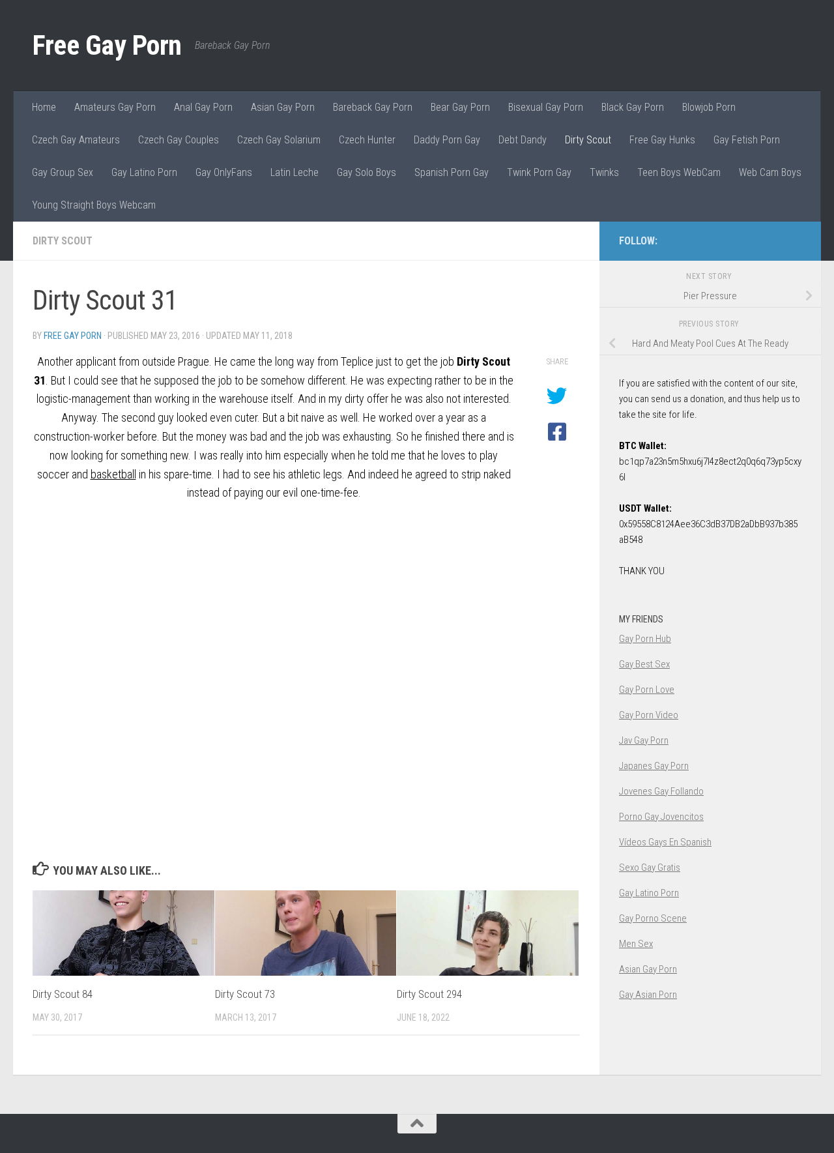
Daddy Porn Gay (447, 140)
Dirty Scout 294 (429, 993)
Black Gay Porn (632, 107)
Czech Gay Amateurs (76, 140)
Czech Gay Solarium (279, 140)
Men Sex (636, 944)
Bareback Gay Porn (372, 107)
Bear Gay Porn (460, 107)
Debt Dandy (522, 140)
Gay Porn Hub (645, 639)
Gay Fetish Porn (746, 140)
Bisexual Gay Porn (545, 107)
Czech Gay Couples (178, 140)
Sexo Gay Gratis (649, 867)
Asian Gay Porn (283, 107)
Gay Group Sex (62, 172)
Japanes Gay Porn (654, 766)
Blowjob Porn (709, 107)
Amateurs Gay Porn (115, 107)
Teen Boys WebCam (679, 172)
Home (44, 107)
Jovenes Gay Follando (661, 791)
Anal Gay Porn (203, 107)
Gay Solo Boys (366, 172)
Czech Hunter (367, 140)
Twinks (604, 172)
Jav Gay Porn (644, 740)
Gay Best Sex (644, 664)
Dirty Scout (588, 140)
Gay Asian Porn (648, 994)
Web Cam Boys (770, 172)
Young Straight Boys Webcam (94, 205)
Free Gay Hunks (662, 140)
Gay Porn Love (646, 689)
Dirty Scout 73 (245, 993)
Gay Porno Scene (653, 918)
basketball (113, 474)
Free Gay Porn (107, 45)
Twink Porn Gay (539, 172)
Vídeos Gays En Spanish (665, 842)
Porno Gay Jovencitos (661, 817)
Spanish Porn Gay (451, 172)
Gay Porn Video (648, 715)
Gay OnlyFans (223, 172)
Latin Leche (294, 172)
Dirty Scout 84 (63, 993)
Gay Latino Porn (144, 172)
